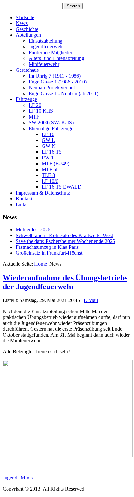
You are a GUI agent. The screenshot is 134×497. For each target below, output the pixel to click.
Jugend (10, 477)
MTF (34, 117)
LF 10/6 (50, 181)
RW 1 (48, 157)
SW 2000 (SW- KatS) (51, 122)
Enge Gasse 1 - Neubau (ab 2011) (63, 93)
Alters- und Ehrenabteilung (56, 58)
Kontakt (24, 198)
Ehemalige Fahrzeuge (51, 128)
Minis (27, 477)
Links (21, 204)
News (22, 23)
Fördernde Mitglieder (50, 52)
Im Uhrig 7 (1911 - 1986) (55, 76)
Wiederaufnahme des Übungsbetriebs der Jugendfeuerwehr (65, 282)
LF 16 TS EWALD (62, 187)
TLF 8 (48, 175)
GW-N (49, 146)
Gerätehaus (27, 70)
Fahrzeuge (26, 99)
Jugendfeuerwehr (46, 46)
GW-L (48, 140)
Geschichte (27, 29)
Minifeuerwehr (44, 64)
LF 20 (35, 105)
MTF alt (50, 169)
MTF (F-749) (55, 163)
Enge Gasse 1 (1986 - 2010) (58, 81)
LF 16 (48, 134)
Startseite (25, 17)
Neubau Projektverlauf (52, 87)
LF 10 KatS (41, 111)
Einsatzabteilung (45, 41)
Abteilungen (28, 35)
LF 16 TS (52, 152)
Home (40, 264)
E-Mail (91, 300)
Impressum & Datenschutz (43, 193)
